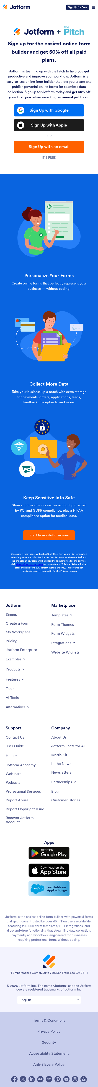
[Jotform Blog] (49, 1079)
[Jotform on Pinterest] (57, 1079)
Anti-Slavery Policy (49, 1064)
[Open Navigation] (93, 7)
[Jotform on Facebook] (14, 1079)
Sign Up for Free (77, 7)
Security (49, 1042)
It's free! (49, 157)
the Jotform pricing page (29, 564)
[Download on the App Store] (49, 870)
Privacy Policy (49, 1031)
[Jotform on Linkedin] (31, 1079)
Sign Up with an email (49, 146)
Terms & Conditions (49, 1020)
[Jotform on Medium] (40, 1079)
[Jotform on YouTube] (66, 1079)
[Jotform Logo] (16, 7)
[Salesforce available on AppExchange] (49, 888)
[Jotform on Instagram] (75, 1079)
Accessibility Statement (49, 1053)
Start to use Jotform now (49, 535)
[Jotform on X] (23, 1079)
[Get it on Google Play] (49, 853)
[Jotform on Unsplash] (83, 1079)
